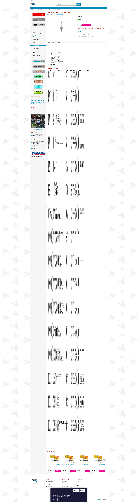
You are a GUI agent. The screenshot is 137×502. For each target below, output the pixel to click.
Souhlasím (82, 490)
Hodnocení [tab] (54, 42)
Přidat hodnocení (51, 441)
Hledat (78, 4)
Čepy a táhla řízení (36, 48)
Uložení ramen (35, 46)
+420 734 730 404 (50, 483)
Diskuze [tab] (59, 42)
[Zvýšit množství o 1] (81, 24)
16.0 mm (59, 50)
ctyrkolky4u (50, 486)
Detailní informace (80, 31)
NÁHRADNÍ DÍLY (34, 35)
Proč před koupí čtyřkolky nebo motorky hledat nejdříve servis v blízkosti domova (38, 103)
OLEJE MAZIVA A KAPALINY (36, 55)
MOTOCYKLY (34, 30)
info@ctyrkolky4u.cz (51, 481)
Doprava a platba (65, 0)
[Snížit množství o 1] (81, 25)
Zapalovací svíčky (36, 45)
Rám (33, 54)
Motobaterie (35, 36)
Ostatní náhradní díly (36, 51)
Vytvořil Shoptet (103, 499)
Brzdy (34, 42)
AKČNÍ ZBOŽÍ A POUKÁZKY (36, 57)
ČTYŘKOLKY (34, 32)
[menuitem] (39, 8)
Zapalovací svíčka (60, 48)
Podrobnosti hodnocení (60, 14)
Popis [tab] (49, 42)
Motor (34, 52)
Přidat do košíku (87, 24)
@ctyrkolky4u (50, 489)
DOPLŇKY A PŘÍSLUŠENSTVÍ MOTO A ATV (38, 33)
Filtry (34, 44)
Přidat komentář (51, 447)
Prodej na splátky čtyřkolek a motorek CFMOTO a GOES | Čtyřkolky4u (68, 485)
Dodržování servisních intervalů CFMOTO (36, 98)
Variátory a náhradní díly (37, 39)
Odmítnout (76, 490)
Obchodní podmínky (65, 486)
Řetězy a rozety (35, 38)
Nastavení (55, 499)
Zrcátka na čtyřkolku (36, 49)
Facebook (49, 484)
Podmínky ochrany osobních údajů (67, 487)
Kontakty (71, 0)
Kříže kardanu (35, 41)
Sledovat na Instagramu (39, 129)
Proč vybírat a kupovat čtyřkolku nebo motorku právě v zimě (37, 100)
